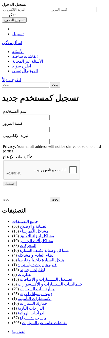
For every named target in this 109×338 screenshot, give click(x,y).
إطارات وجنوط (32, 270)
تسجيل (18, 34)
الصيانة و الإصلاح (33, 226)
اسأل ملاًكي (12, 43)
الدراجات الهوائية (31, 313)
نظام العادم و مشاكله (35, 255)
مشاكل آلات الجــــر (36, 241)
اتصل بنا (18, 331)
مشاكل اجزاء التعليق (37, 236)
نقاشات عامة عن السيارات (44, 323)
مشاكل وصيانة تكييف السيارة (44, 250)
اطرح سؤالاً (21, 66)
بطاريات (24, 274)
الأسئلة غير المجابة (27, 61)
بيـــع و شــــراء (33, 318)
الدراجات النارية (31, 308)
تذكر (11, 15)
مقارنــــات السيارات (37, 289)
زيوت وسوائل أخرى (36, 294)
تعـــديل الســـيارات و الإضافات (46, 279)
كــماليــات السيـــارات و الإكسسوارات (50, 284)
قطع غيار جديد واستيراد (37, 265)
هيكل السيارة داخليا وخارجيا (41, 260)
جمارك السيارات (33, 303)
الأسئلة (18, 51)
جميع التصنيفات (25, 221)
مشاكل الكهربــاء (34, 231)
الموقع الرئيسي (25, 71)
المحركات (28, 245)
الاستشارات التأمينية (34, 298)
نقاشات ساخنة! (25, 56)
